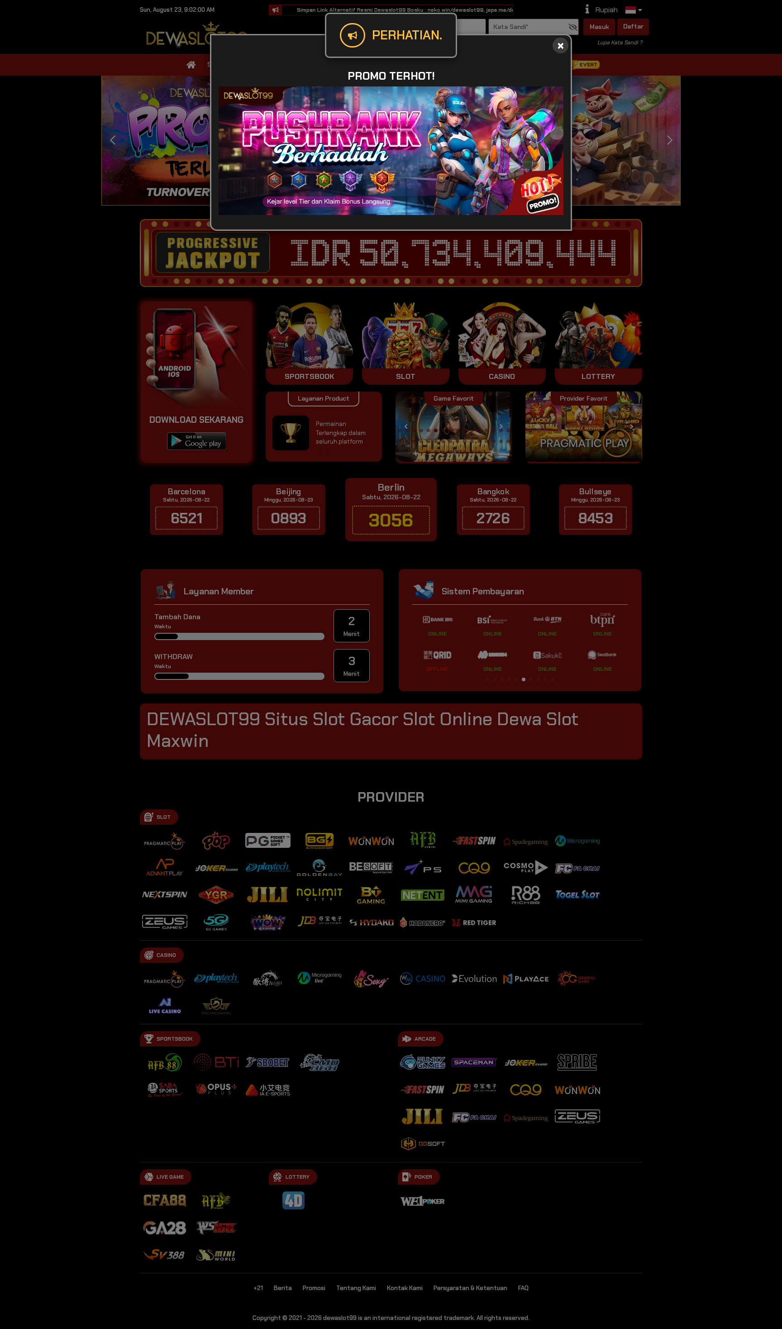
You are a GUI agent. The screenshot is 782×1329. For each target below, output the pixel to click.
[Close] (560, 45)
